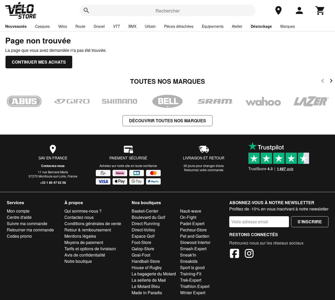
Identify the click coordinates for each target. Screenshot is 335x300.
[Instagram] (249, 254)
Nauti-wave (190, 211)
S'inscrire (310, 222)
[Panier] (320, 10)
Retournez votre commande (204, 170)
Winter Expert (192, 293)
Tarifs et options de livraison (90, 249)
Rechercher (167, 10)
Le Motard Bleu (146, 286)
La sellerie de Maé (149, 280)
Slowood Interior (195, 242)
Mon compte (18, 211)
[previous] (322, 81)
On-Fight (188, 217)
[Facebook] (234, 254)
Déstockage (261, 26)
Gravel (99, 26)
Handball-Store (146, 261)
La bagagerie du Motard (154, 274)
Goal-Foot (141, 255)
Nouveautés (16, 26)
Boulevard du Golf (148, 217)
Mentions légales (80, 236)
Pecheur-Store (193, 230)
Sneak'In (188, 255)
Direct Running (146, 223)
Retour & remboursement (87, 230)
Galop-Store (143, 249)
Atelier (237, 26)
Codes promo (19, 236)
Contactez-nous (53, 166)
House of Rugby (147, 267)
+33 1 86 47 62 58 (53, 182)
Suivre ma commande (27, 223)
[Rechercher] (86, 10)
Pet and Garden (194, 236)
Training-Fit (190, 274)
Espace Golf (143, 236)
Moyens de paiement (83, 242)
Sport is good (192, 267)
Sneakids (189, 261)
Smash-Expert (193, 249)
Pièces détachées (178, 26)
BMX (132, 26)
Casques (42, 26)
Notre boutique (78, 261)
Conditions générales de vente (92, 223)
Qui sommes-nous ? (83, 211)
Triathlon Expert (194, 286)
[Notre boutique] (278, 10)
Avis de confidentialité (84, 255)
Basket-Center (145, 211)
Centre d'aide (19, 217)
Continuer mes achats (39, 62)
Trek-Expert (190, 280)
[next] (331, 81)
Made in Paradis (147, 293)
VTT (116, 26)
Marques (287, 26)
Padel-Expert (192, 223)
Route (80, 26)
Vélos (62, 26)
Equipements (213, 26)
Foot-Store (141, 242)
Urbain (150, 26)
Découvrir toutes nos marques (167, 121)
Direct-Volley (143, 230)
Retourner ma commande (30, 230)
